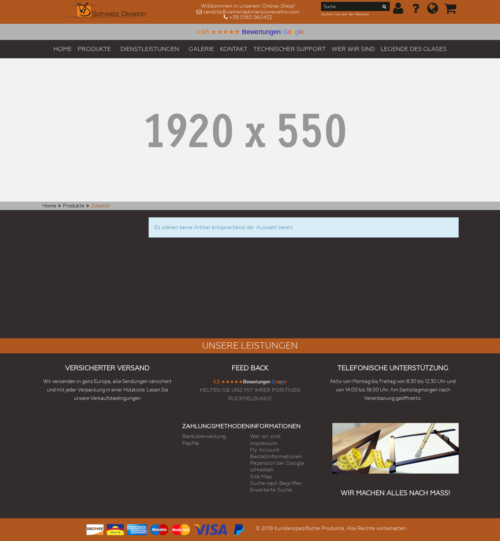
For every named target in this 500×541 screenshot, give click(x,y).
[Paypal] (238, 528)
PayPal (190, 443)
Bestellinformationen (276, 456)
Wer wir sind (265, 436)
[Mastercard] (181, 528)
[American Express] (137, 528)
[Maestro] (159, 528)
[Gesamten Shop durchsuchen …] (384, 8)
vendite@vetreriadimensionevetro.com (251, 12)
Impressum (263, 443)
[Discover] (95, 528)
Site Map (261, 476)
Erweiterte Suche (271, 490)
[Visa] (211, 528)
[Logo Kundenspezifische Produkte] (110, 12)
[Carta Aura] (115, 528)
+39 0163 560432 (250, 17)
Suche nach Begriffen (276, 483)
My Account (264, 450)
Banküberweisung (204, 436)
